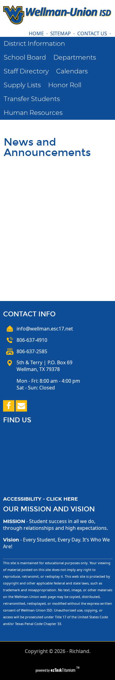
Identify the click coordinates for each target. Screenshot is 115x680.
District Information (34, 44)
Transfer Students (32, 99)
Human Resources (33, 113)
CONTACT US (92, 33)
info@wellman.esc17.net (45, 328)
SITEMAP (60, 33)
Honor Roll (64, 85)
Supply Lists (22, 85)
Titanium (63, 670)
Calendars (72, 71)
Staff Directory (26, 71)
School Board (25, 57)
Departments (74, 57)
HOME (36, 33)
